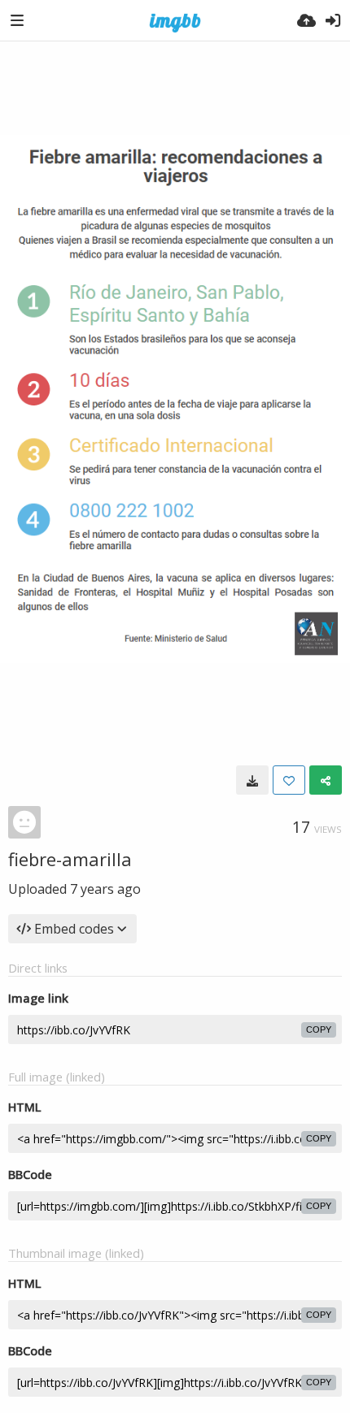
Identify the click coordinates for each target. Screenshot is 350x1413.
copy (318, 1029)
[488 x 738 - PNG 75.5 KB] (252, 780)
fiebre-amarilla (70, 859)
